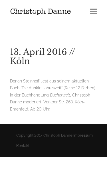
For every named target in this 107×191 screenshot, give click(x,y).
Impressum (83, 135)
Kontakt (22, 145)
